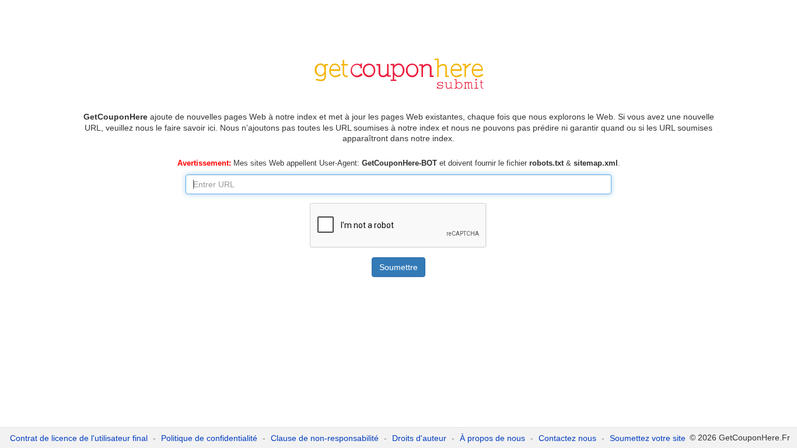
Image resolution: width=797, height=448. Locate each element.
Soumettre (398, 267)
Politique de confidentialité (209, 438)
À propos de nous (492, 438)
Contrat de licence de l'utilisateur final (79, 438)
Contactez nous (567, 438)
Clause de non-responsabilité (325, 438)
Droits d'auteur (419, 438)
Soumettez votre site (648, 438)
